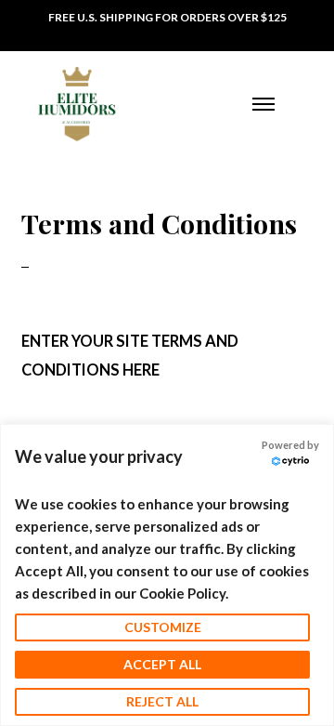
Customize (162, 627)
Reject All (162, 701)
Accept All (162, 664)
